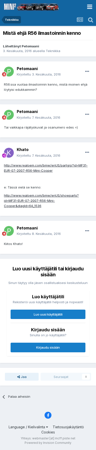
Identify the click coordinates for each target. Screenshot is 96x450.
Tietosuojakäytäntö (68, 427)
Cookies (48, 432)
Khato (23, 149)
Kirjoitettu (39, 74)
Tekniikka (53, 51)
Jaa (23, 377)
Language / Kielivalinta (27, 427)
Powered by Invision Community (48, 443)
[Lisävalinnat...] (87, 72)
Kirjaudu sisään (48, 347)
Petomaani (30, 46)
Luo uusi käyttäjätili (48, 314)
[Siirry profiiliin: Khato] (9, 153)
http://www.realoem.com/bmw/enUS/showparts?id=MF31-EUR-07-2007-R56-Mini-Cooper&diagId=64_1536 (41, 200)
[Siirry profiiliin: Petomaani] (9, 71)
